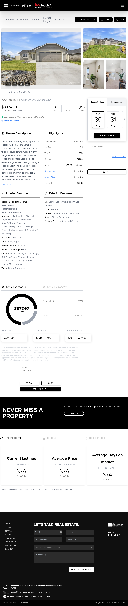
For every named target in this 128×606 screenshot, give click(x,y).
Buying (8, 531)
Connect (9, 549)
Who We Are (10, 545)
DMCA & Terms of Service (116, 603)
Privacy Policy (99, 603)
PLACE (13, 588)
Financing (10, 538)
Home (7, 524)
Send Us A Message (81, 570)
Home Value (10, 542)
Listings (8, 527)
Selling (8, 535)
